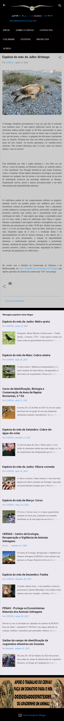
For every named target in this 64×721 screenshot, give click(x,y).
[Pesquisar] (60, 6)
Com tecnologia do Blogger (34, 715)
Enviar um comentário (14, 301)
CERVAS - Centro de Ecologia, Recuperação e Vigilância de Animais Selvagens (25, 537)
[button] (60, 57)
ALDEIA (7, 48)
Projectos (42, 39)
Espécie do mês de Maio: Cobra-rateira (26, 355)
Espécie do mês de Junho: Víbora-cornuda (28, 466)
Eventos (26, 39)
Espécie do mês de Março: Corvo (22, 500)
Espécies (13, 290)
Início (6, 30)
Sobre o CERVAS (25, 30)
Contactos (46, 30)
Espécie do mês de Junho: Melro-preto (26, 321)
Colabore (9, 39)
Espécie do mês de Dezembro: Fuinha (25, 574)
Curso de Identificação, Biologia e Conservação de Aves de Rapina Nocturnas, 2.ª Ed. (23, 392)
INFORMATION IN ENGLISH (23, 21)
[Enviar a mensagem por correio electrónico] (10, 284)
